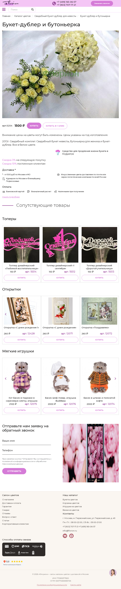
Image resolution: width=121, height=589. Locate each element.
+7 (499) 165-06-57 (66, 2)
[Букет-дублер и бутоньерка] (60, 74)
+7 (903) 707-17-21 (66, 5)
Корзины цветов (71, 503)
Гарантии (7, 506)
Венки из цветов (71, 510)
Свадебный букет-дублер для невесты (55, 16)
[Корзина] (111, 10)
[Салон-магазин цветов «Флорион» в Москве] (10, 2)
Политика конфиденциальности (52, 585)
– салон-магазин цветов (59, 574)
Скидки (5, 510)
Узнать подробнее (11, 197)
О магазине (8, 499)
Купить (34, 126)
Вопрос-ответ (9, 517)
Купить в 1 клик (55, 126)
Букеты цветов (70, 499)
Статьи (5, 520)
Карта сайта (75, 585)
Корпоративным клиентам (15, 524)
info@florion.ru (70, 530)
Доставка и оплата (11, 503)
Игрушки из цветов (72, 506)
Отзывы (6, 513)
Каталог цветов (22, 16)
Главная (6, 16)
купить (22, 278)
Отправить (14, 471)
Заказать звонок (102, 3)
